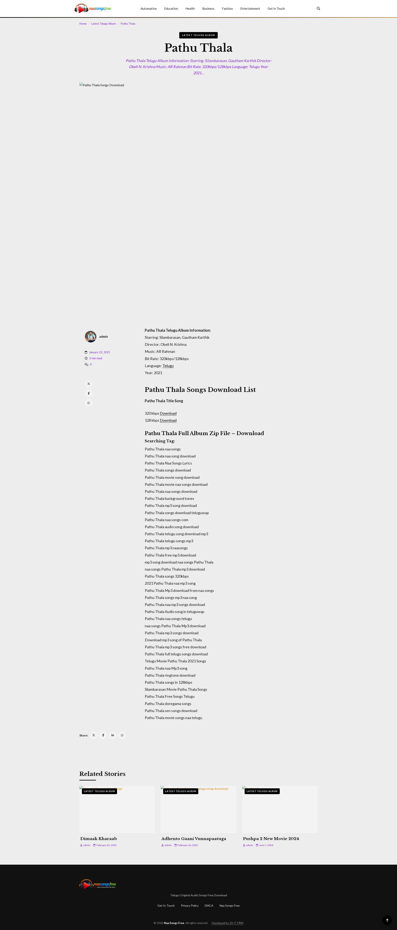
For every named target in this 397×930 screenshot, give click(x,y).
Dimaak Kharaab (98, 838)
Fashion (227, 8)
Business (208, 8)
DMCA (209, 905)
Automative (149, 8)
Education (171, 8)
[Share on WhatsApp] (122, 735)
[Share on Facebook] (103, 735)
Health (190, 8)
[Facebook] (89, 393)
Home (83, 23)
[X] (89, 384)
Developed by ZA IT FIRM (227, 923)
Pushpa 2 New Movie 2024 (271, 838)
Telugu (168, 365)
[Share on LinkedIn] (113, 735)
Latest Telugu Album (103, 23)
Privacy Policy (189, 905)
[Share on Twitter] (94, 735)
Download (168, 413)
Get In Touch (276, 8)
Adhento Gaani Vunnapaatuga (193, 838)
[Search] (318, 8)
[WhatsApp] (89, 403)
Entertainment (250, 8)
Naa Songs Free (230, 905)
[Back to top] (387, 920)
